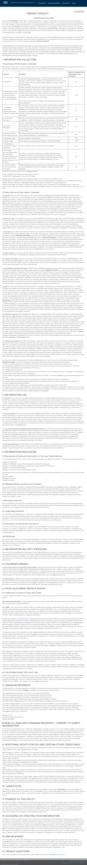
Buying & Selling (54, 4)
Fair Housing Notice (81, 862)
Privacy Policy (82, 861)
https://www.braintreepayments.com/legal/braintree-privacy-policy (32, 249)
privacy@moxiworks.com (57, 575)
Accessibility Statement (68, 862)
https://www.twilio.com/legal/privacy (13, 425)
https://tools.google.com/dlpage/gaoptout (15, 337)
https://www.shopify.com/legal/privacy (65, 245)
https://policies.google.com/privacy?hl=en (15, 335)
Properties (42, 4)
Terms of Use (73, 861)
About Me (66, 4)
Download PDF (79, 11)
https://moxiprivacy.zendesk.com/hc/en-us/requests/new (22, 620)
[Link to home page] (5, 3)
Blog (74, 4)
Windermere (27, 861)
